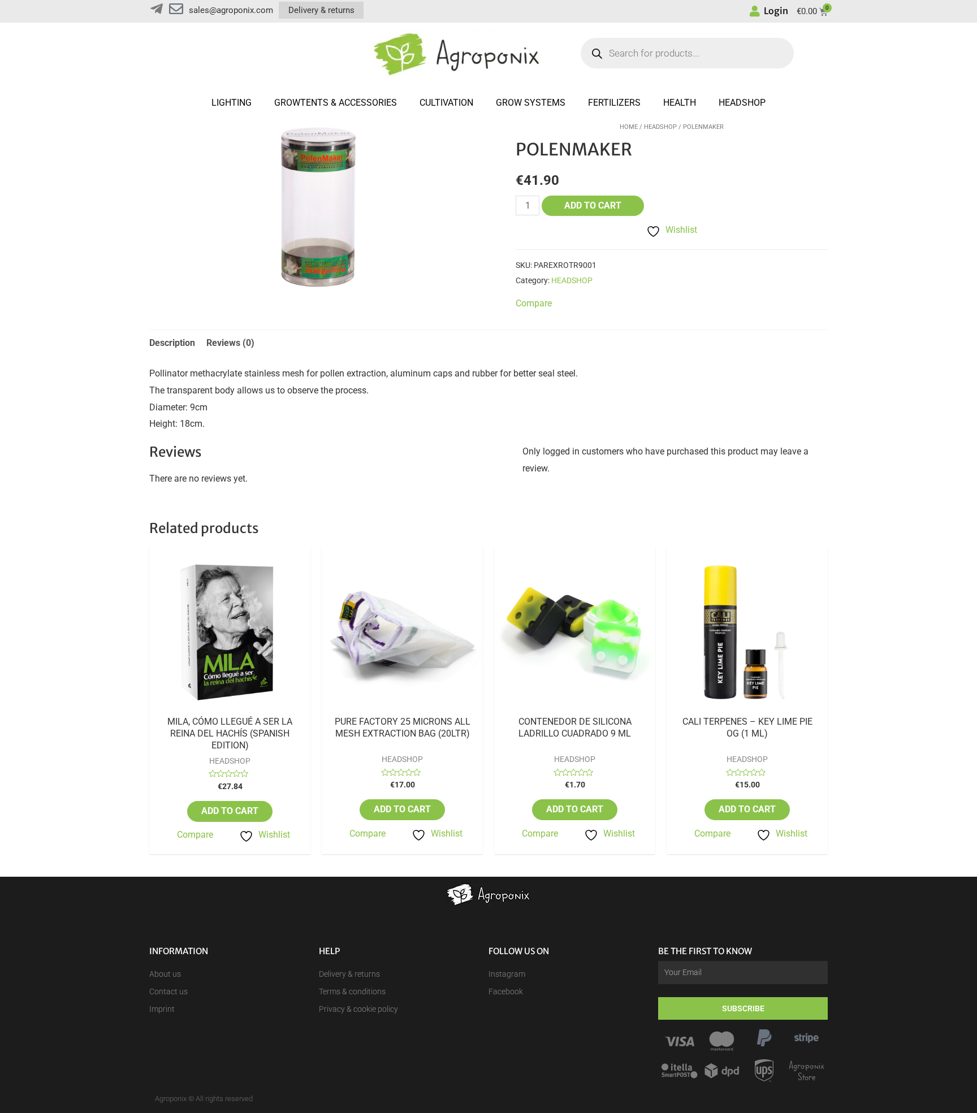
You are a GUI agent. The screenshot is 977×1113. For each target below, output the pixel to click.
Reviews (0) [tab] (230, 342)
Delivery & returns (321, 10)
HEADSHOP (742, 102)
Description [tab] (172, 342)
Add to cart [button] (229, 810)
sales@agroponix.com (231, 10)
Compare (195, 834)
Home (629, 127)
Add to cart (592, 205)
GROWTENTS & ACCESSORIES (335, 102)
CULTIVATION (446, 102)
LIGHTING (231, 102)
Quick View (230, 706)
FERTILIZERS (614, 102)
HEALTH (679, 102)
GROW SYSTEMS (530, 102)
